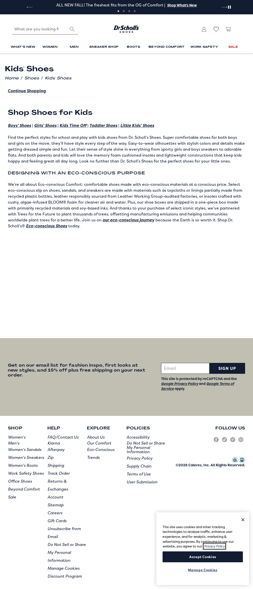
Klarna (53, 443)
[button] (181, 5)
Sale (12, 497)
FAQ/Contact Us (63, 437)
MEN (74, 46)
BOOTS (133, 46)
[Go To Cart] (228, 29)
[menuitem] (23, 47)
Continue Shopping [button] (27, 91)
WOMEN (50, 46)
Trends (93, 457)
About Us (96, 437)
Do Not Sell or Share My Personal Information (66, 552)
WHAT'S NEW (23, 46)
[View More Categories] (239, 62)
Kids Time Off (73, 125)
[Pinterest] (233, 441)
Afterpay (55, 449)
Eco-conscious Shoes (46, 226)
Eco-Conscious (100, 449)
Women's (16, 437)
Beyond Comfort (24, 489)
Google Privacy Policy (179, 383)
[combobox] (45, 29)
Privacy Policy (139, 458)
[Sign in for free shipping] (204, 29)
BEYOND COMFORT (166, 46)
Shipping (55, 465)
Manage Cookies (63, 568)
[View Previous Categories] (14, 62)
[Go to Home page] (126, 29)
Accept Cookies (202, 557)
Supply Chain (138, 466)
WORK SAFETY (204, 46)
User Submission (141, 482)
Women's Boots (23, 465)
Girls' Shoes (45, 125)
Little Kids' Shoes (137, 125)
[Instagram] (241, 441)
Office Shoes (20, 481)
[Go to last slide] (29, 7)
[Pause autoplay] (229, 7)
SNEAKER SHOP (103, 46)
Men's (13, 443)
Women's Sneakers (26, 457)
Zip (50, 457)
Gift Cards (56, 520)
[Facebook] (216, 441)
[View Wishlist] (216, 29)
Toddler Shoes (103, 125)
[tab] (118, 11)
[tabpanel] (126, 5)
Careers (54, 513)
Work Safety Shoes (26, 473)
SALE (233, 46)
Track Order (58, 473)
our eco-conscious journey (128, 220)
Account (55, 497)
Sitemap (55, 505)
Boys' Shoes (19, 125)
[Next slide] (224, 7)
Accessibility (137, 437)
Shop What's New (182, 5)
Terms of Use (138, 474)
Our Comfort (99, 443)
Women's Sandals (24, 449)
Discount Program (64, 576)
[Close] (242, 519)
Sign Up (227, 368)
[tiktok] (225, 441)
